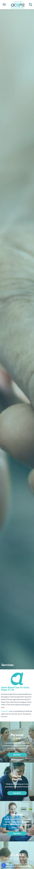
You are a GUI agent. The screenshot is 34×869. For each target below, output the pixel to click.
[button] (30, 4)
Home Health (17, 777)
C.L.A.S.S (17, 855)
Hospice (17, 814)
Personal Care (17, 736)
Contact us (5, 711)
